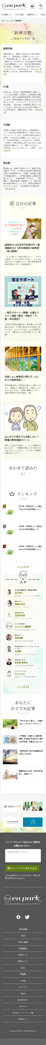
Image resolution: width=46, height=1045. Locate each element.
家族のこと (23, 961)
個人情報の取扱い (23, 1000)
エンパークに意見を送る (24, 868)
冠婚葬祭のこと (32, 14)
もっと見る (22, 567)
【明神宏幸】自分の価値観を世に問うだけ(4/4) (31, 752)
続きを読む (9, 189)
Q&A (23, 967)
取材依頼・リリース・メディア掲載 (23, 1013)
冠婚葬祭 (23, 948)
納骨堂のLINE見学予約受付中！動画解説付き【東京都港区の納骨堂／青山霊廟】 (22, 247)
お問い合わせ (23, 1006)
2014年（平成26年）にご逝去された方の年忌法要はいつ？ (30, 547)
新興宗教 (8, 48)
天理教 (6, 125)
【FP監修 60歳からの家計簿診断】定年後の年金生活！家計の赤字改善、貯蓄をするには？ (31, 739)
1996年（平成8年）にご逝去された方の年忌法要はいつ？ (31, 527)
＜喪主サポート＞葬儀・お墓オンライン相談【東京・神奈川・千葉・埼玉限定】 (22, 315)
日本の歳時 (19, 14)
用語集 (23, 974)
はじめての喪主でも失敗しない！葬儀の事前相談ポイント (22, 438)
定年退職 (23, 929)
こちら (19, 878)
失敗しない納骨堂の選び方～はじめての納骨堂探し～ (22, 378)
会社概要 (23, 981)
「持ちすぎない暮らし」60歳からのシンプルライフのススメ (31, 722)
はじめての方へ (23, 987)
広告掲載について (23, 1019)
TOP (2, 21)
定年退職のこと (6, 14)
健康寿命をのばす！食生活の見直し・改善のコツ (31, 772)
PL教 (6, 86)
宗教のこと (23, 954)
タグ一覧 (10, 21)
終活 (23, 935)
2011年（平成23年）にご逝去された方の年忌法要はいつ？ (30, 507)
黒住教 (6, 163)
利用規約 (23, 993)
